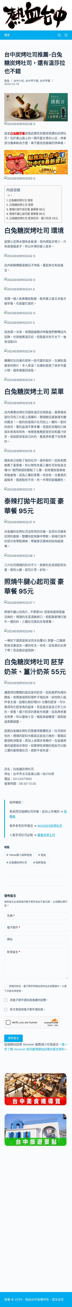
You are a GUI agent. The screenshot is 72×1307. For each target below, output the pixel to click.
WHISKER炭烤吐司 (49, 826)
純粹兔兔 (39, 862)
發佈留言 (13, 1038)
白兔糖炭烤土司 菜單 (21, 204)
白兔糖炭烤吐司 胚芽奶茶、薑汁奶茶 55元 (33, 218)
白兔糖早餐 (17, 133)
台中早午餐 (31, 80)
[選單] (66, 35)
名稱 (11, 915)
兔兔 (42, 854)
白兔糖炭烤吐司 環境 (21, 200)
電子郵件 (13, 927)
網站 (10, 939)
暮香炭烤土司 (46, 835)
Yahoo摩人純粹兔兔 (19, 854)
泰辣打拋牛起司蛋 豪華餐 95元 (27, 209)
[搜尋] (59, 35)
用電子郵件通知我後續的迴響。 (29, 1000)
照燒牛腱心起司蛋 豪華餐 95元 (27, 213)
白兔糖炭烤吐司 (16, 862)
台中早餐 (45, 80)
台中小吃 (19, 80)
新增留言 (13, 952)
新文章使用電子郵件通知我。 (28, 1009)
